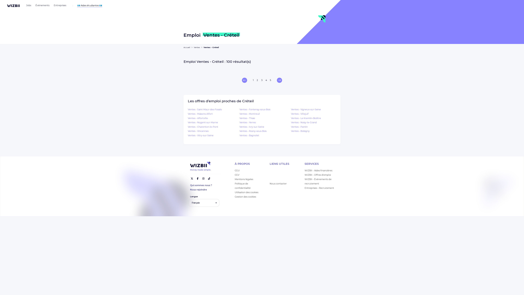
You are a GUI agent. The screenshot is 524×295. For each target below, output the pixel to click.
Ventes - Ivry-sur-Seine (251, 127)
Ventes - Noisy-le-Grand (304, 122)
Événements (277, 179)
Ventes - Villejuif (300, 114)
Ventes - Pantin (299, 127)
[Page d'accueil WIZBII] (13, 5)
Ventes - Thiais (247, 118)
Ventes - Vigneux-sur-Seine (306, 109)
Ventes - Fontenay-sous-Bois (254, 109)
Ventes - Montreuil (249, 114)
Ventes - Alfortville (198, 118)
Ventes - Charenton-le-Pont (203, 127)
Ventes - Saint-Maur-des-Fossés (205, 109)
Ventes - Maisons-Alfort (200, 114)
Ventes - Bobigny (300, 131)
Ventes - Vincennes (198, 131)
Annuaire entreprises (281, 175)
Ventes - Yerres (247, 122)
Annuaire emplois (279, 170)
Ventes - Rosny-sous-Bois (253, 131)
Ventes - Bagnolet (249, 135)
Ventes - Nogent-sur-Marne (203, 122)
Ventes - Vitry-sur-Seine (200, 135)
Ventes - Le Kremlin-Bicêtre (306, 118)
